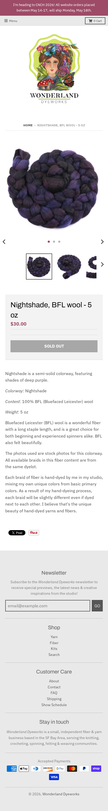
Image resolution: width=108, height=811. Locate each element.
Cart (98, 21)
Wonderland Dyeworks (60, 794)
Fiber (54, 642)
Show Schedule (54, 704)
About (54, 681)
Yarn (54, 636)
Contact (54, 687)
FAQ (54, 692)
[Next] (102, 241)
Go (97, 605)
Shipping (54, 698)
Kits (54, 648)
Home (28, 125)
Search (54, 654)
